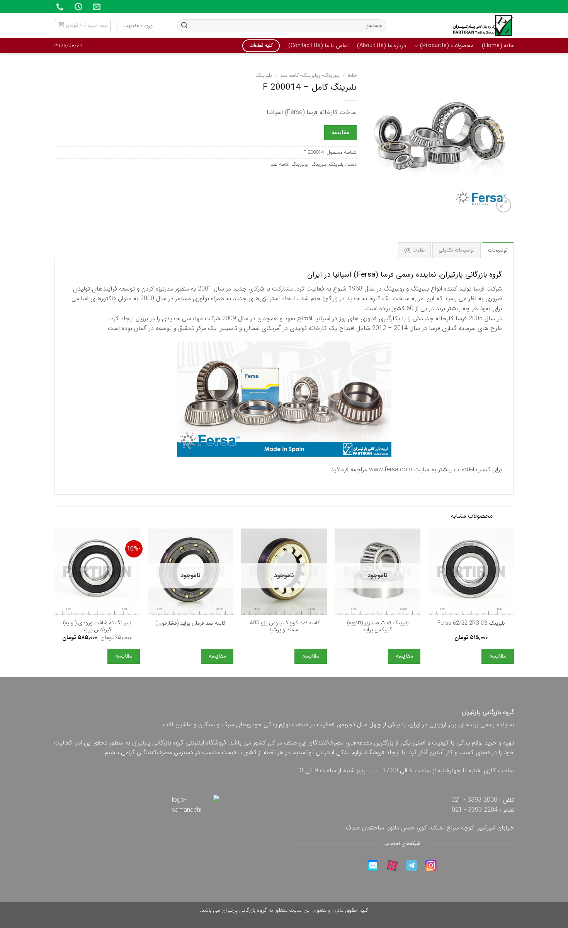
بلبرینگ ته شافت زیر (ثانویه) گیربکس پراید (377, 627)
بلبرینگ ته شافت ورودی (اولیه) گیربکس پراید (97, 627)
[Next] (54, 602)
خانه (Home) (498, 45)
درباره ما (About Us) (381, 45)
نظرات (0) (414, 250)
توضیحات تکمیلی (456, 250)
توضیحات (498, 250)
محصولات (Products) (446, 45)
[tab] (498, 250)
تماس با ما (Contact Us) (318, 45)
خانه (352, 75)
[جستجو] (184, 25)
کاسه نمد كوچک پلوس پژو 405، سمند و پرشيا (284, 627)
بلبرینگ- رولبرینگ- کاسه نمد (310, 75)
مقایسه (340, 132)
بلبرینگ (264, 75)
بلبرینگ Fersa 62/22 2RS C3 (471, 623)
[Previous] (513, 602)
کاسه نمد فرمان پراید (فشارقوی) (190, 623)
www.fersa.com (390, 469)
